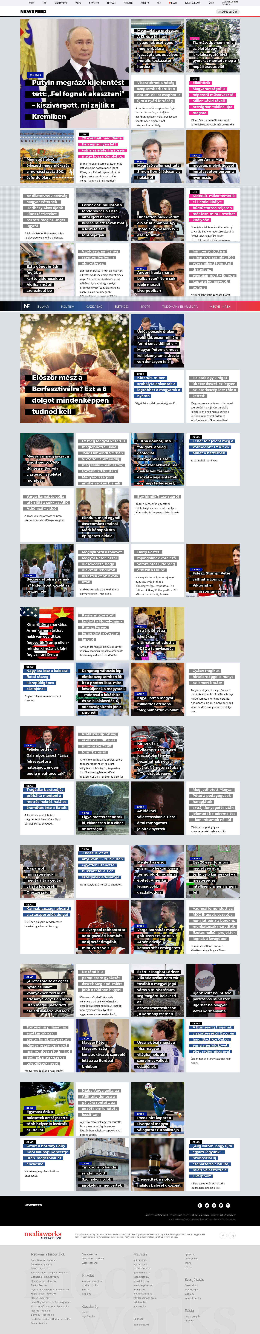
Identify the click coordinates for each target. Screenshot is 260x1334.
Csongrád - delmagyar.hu (45, 1276)
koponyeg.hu (192, 1289)
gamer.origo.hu (142, 1272)
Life (44, 3)
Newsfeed (94, 3)
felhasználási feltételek (181, 1215)
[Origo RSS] (228, 1205)
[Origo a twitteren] (207, 1205)
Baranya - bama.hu (42, 1264)
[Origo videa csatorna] (221, 1205)
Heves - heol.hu (40, 1297)
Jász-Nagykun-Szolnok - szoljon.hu (50, 1302)
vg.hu (85, 1312)
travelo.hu (139, 1289)
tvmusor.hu (140, 1306)
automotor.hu (141, 1264)
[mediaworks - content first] (42, 1235)
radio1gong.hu (193, 1316)
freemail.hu (191, 1285)
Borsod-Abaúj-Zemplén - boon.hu (49, 1272)
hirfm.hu (189, 1320)
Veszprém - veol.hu (93, 1258)
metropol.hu (191, 1258)
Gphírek (145, 3)
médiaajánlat (230, 1215)
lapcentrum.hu (193, 1298)
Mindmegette (60, 3)
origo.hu (86, 1293)
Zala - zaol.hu (90, 1262)
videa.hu (189, 1293)
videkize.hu (140, 1302)
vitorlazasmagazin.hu (145, 1297)
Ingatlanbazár (192, 3)
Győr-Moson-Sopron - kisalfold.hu (50, 1289)
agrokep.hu (88, 1316)
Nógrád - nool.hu (40, 1310)
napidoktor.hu (141, 1281)
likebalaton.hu (141, 1276)
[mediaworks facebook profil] (223, 1235)
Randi (174, 3)
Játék (211, 3)
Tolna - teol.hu (39, 1323)
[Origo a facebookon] (200, 1205)
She (159, 3)
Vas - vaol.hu (89, 1254)
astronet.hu (140, 1260)
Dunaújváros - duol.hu (43, 1281)
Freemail (111, 3)
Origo (31, 3)
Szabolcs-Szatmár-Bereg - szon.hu (50, 1319)
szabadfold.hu (90, 1285)
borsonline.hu (141, 1324)
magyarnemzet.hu (92, 1281)
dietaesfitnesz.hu (143, 1293)
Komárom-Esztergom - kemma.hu (50, 1306)
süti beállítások (202, 1215)
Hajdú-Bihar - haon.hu (43, 1293)
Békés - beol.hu (39, 1268)
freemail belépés (228, 11)
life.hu (188, 1262)
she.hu (188, 1267)
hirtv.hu (86, 1289)
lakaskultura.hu (142, 1268)
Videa (78, 3)
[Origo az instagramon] (214, 1205)
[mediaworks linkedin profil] (232, 1235)
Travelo (128, 3)
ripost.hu (190, 1254)
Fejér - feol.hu (39, 1285)
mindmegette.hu (143, 1285)
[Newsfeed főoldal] (33, 1205)
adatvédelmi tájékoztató (157, 1215)
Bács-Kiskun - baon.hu (43, 1260)
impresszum (216, 1215)
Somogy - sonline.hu (42, 1314)
